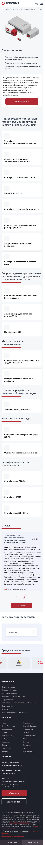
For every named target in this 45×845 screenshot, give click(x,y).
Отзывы (5, 715)
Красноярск (27, 738)
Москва (4, 728)
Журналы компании (9, 699)
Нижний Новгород (30, 732)
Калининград (28, 735)
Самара (4, 744)
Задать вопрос (14, 807)
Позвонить (12, 842)
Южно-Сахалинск (29, 741)
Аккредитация (7, 705)
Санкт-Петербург (8, 732)
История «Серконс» (9, 696)
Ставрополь (6, 754)
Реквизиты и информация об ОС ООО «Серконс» (21, 708)
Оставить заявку (32, 842)
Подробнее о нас (8, 692)
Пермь (4, 751)
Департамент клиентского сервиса (15, 718)
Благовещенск (28, 757)
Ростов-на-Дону (8, 741)
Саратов (26, 747)
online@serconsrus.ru (11, 776)
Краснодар (27, 751)
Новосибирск (7, 735)
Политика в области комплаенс (14, 702)
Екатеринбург (7, 747)
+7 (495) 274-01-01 (10, 768)
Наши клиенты (7, 711)
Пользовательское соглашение (19, 829)
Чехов (25, 744)
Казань (4, 738)
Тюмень (5, 757)
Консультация (22, 101)
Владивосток (28, 728)
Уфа (24, 754)
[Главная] (2, 9)
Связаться (14, 798)
